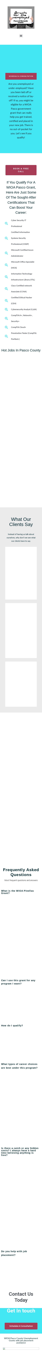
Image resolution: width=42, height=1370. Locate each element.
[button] (21, 36)
